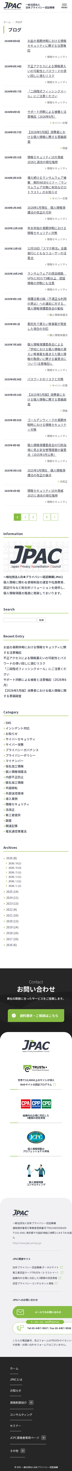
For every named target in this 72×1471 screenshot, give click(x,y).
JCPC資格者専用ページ (24, 1437)
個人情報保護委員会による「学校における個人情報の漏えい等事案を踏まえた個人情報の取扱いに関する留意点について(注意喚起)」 (46, 354)
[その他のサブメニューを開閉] (22, 1450)
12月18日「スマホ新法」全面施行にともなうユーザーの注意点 (47, 253)
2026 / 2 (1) (14, 881)
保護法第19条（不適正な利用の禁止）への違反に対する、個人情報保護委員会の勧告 (47, 303)
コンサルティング (21, 1415)
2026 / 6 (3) (14, 868)
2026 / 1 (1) (14, 886)
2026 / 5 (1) (14, 872)
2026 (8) (11, 858)
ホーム (7, 22)
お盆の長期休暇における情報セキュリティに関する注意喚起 (46, 45)
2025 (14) (12, 892)
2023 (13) (12, 903)
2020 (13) (12, 921)
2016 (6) (11, 945)
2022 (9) (11, 909)
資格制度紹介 (18, 1402)
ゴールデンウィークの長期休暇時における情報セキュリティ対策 (46, 425)
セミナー (15, 1426)
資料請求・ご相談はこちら (39, 1015)
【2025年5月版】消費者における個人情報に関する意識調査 (46, 399)
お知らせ (15, 1390)
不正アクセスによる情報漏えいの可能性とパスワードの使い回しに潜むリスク (46, 71)
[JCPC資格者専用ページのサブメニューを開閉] (43, 1437)
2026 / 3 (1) (14, 877)
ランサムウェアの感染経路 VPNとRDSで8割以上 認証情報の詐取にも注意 (46, 278)
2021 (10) (12, 915)
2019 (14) (12, 927)
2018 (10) (12, 933)
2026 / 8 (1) (14, 863)
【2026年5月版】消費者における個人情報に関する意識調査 (46, 137)
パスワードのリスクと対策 (45, 379)
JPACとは (16, 1379)
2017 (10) (12, 939)
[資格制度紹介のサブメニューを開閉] (31, 1402)
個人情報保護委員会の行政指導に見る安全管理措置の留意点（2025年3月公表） (46, 450)
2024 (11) (12, 898)
